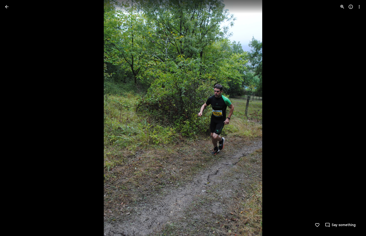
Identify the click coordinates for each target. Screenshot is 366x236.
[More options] (359, 7)
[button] (12, 118)
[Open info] (351, 7)
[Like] (317, 225)
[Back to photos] (7, 7)
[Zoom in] (342, 7)
